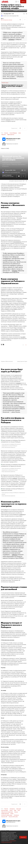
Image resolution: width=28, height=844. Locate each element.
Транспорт (18, 809)
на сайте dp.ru (18, 236)
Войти (23, 1)
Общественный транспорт (7, 812)
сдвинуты (3, 245)
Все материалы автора (6, 20)
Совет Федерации (13, 133)
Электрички (12, 809)
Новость (6, 133)
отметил (14, 271)
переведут (19, 383)
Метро (11, 813)
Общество (3, 134)
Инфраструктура (5, 813)
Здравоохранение (10, 134)
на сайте (23, 337)
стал (14, 103)
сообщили (22, 514)
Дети (19, 133)
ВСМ (19, 810)
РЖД (15, 810)
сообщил (14, 478)
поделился (14, 555)
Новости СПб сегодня (13, 816)
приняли (8, 119)
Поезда (11, 810)
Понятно (23, 837)
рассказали (22, 596)
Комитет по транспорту (6, 815)
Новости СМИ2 (5, 148)
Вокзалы (16, 812)
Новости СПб (4, 816)
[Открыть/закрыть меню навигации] (16, 2)
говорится (11, 39)
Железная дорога (4, 810)
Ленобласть (16, 815)
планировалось (17, 241)
